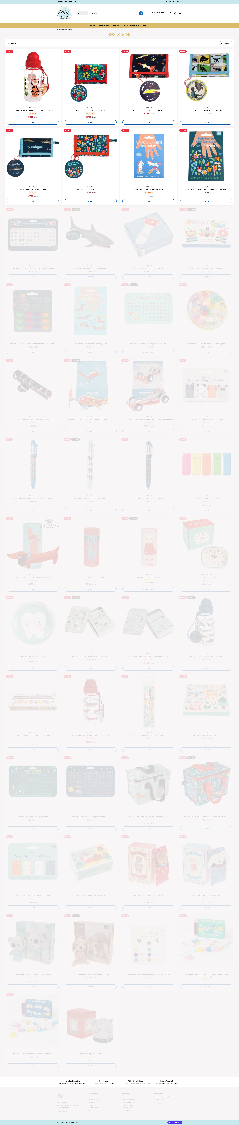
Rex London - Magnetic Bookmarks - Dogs (206, 419)
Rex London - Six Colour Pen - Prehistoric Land (90, 498)
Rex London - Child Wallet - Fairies (90, 189)
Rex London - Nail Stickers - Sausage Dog (90, 344)
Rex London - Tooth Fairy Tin (32, 656)
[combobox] (116, 13)
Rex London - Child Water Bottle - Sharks (206, 656)
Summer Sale (104, 25)
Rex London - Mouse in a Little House (90, 896)
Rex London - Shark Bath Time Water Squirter (90, 268)
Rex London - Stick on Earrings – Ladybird (32, 817)
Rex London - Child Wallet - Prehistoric (206, 110)
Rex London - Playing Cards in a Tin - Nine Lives (91, 656)
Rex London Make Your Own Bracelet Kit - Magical (33, 1054)
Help (169, 2)
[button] (180, 13)
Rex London (68, 30)
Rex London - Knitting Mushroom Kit (148, 268)
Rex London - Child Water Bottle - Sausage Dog (90, 735)
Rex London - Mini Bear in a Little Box (148, 896)
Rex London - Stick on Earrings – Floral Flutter (148, 344)
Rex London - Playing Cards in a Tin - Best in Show (148, 656)
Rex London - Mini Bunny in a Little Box (206, 896)
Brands (92, 25)
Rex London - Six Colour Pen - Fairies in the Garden (32, 498)
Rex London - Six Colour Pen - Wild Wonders (148, 735)
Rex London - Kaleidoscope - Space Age (32, 419)
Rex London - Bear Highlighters (206, 498)
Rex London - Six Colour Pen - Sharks (148, 498)
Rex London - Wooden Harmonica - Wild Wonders (33, 735)
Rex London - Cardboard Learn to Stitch (206, 268)
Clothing (116, 25)
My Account (178, 2)
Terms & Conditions (128, 1100)
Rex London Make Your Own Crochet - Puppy (91, 975)
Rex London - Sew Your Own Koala (90, 577)
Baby (145, 25)
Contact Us (158, 1103)
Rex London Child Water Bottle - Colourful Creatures (33, 110)
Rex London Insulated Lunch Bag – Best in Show (148, 817)
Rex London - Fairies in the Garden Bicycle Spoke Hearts (32, 344)
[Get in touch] (175, 13)
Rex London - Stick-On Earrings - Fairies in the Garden (33, 268)
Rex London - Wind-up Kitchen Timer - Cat (90, 1054)
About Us (125, 1097)
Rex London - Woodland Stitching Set (206, 735)
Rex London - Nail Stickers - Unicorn (148, 189)
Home (61, 30)
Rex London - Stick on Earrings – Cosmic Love (90, 817)
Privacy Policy (126, 1110)
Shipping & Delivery (128, 1102)
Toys (124, 25)
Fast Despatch (127, 1108)
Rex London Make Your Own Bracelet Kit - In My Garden (206, 975)
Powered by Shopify (73, 1122)
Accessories (134, 25)
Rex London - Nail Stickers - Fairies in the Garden (206, 189)
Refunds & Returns (128, 1105)
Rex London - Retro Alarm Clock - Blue (206, 577)
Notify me (91, 277)
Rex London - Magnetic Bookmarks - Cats (33, 896)
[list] (119, 1082)
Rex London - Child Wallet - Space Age (148, 110)
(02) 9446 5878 (62, 1112)
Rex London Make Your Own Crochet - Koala (33, 975)
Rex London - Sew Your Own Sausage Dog (33, 577)
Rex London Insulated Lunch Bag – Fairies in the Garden (206, 817)
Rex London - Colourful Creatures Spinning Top (206, 344)
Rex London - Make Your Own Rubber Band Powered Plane (90, 419)
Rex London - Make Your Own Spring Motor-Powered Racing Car (148, 419)
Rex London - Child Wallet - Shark (32, 189)
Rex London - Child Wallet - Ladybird (90, 110)
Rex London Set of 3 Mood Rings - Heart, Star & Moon (148, 975)
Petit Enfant (64, 1122)
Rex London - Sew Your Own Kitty (148, 577)
